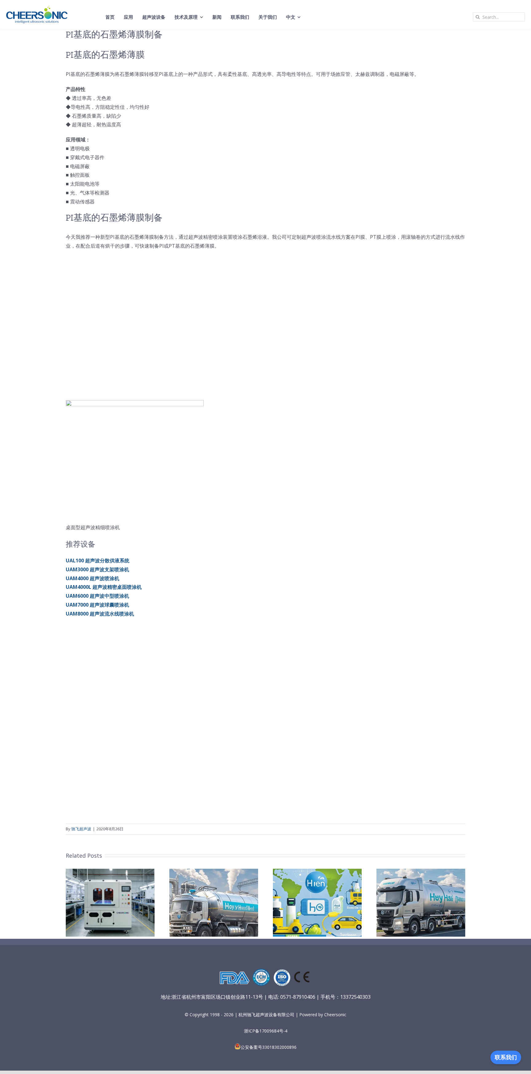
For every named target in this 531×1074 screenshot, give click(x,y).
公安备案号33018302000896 (269, 1047)
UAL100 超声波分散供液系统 (97, 560)
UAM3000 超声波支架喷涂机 (97, 569)
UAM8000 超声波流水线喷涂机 (100, 613)
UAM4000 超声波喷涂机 (92, 578)
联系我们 (506, 1057)
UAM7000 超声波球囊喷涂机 (97, 604)
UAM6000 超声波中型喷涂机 (97, 595)
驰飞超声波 (81, 829)
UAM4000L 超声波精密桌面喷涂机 (104, 587)
